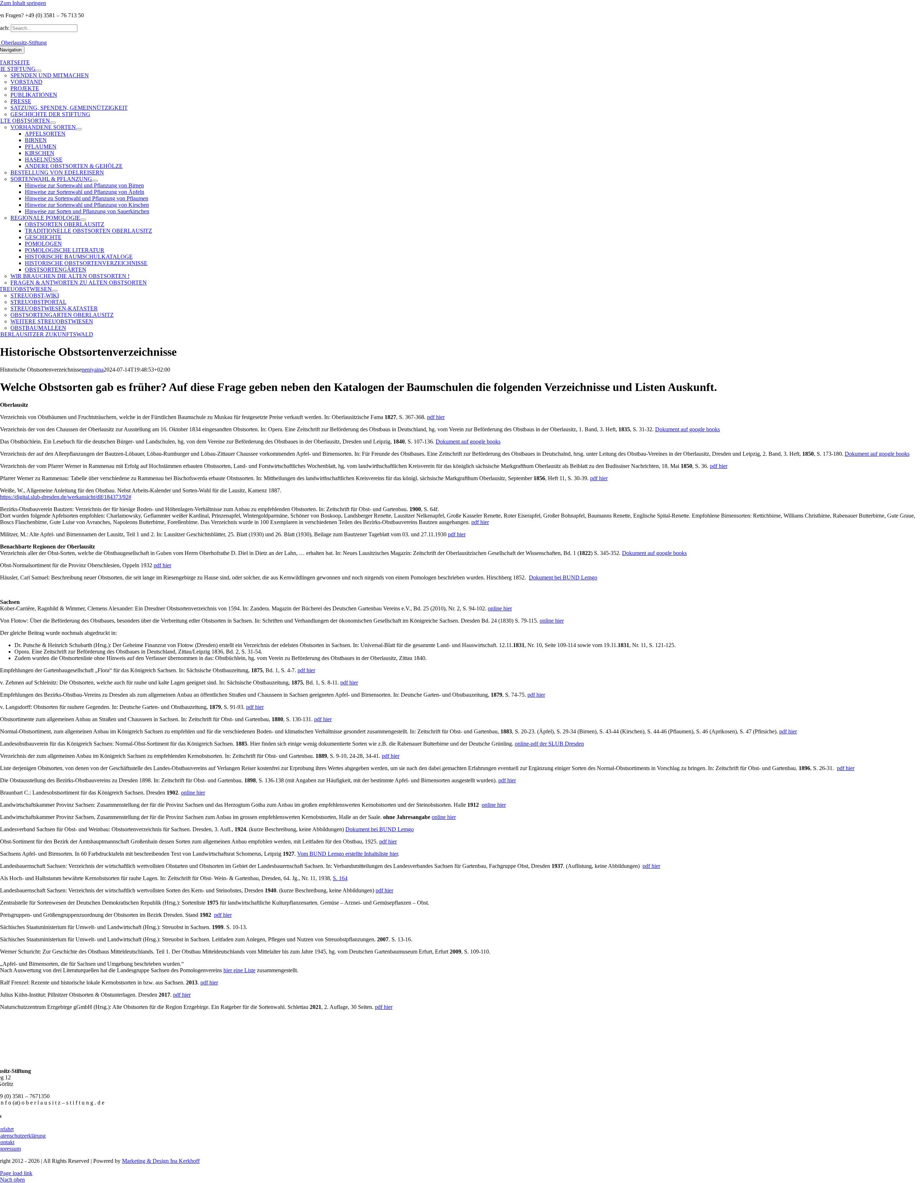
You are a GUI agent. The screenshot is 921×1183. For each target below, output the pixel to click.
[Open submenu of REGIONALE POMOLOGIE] (83, 220)
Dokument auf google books (687, 429)
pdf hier (436, 417)
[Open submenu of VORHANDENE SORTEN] (79, 129)
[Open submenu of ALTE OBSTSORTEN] (53, 123)
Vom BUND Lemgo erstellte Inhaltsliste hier (347, 854)
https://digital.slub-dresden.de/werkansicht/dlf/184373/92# (65, 497)
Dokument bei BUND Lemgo (563, 577)
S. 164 (340, 878)
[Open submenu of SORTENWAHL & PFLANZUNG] (95, 181)
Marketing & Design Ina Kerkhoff (161, 1161)
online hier (500, 608)
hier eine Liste (239, 970)
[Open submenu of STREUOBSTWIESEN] (55, 291)
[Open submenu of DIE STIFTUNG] (38, 71)
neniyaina (93, 370)
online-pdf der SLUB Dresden (549, 744)
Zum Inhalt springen (23, 3)
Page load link (16, 1173)
